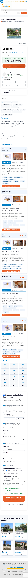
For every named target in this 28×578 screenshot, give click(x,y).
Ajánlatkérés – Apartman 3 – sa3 (12, 271)
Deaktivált (6, 574)
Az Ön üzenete (10, 476)
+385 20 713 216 (8, 77)
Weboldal (20, 85)
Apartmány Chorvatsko (19, 574)
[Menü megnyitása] (1, 1)
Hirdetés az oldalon (7, 564)
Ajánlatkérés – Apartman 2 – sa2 (12, 229)
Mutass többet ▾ (4, 141)
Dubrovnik (3, 15)
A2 (10, 52)
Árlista (21, 162)
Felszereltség (7, 162)
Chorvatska (16, 572)
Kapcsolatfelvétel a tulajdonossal (15, 66)
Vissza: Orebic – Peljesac (7, 97)
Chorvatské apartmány (14, 575)
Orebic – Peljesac (10, 15)
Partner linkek (11, 574)
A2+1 (13, 52)
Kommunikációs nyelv (12, 468)
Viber (21, 81)
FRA (4, 473)
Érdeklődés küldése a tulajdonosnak (14, 499)
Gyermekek (9, 436)
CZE (9, 471)
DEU (13, 471)
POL (17, 473)
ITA (17, 471)
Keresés (24, 12)
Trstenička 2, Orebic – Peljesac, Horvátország (13, 21)
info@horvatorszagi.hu (20, 564)
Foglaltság (15, 162)
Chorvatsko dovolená (17, 571)
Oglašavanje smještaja (16, 567)
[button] (14, 92)
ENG (4, 471)
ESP (21, 471)
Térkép (8, 85)
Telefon (8, 459)
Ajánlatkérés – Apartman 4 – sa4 (12, 314)
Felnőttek (6, 430)
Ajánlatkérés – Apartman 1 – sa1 (11, 186)
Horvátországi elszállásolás (15, 569)
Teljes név (6, 446)
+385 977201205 (8, 79)
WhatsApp (9, 81)
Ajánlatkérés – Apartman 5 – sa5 (12, 356)
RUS (8, 473)
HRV (12, 473)
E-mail (5, 452)
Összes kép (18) (23, 43)
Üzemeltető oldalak (6, 569)
